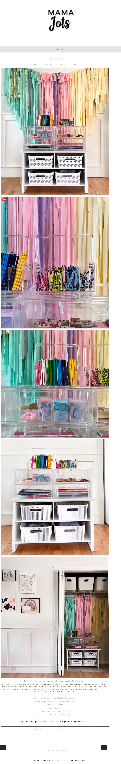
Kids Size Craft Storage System (55, 64)
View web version (55, 751)
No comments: (66, 729)
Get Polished (60, 761)
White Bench (40, 701)
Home (55, 746)
